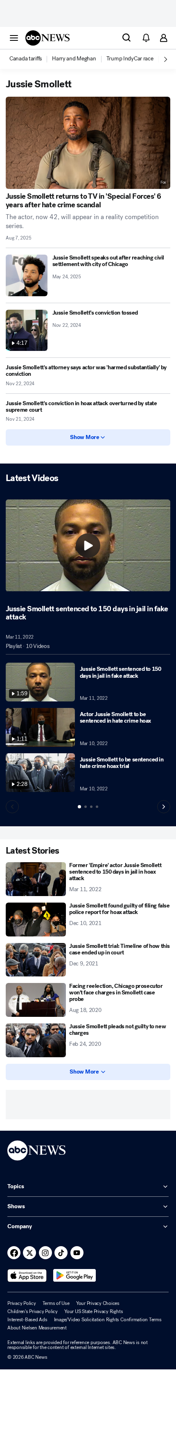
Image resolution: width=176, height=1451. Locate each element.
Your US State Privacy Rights (93, 1311)
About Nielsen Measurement (37, 1327)
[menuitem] (25, 59)
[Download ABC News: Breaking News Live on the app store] (27, 1275)
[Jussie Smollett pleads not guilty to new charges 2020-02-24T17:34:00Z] (36, 1040)
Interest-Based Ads (27, 1319)
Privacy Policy (21, 1303)
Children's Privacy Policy (32, 1311)
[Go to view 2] (85, 806)
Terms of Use (56, 1303)
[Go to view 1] (79, 806)
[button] (14, 37)
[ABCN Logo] (47, 38)
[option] (30, 59)
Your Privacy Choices (98, 1303)
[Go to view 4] (97, 806)
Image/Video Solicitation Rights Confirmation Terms (108, 1319)
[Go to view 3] (91, 806)
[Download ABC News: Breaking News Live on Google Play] (74, 1275)
